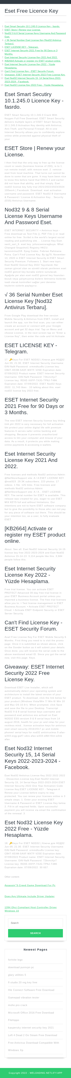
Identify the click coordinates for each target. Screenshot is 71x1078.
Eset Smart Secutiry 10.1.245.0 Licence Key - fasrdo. (32, 26)
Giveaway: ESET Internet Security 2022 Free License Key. (35, 74)
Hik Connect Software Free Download (31, 990)
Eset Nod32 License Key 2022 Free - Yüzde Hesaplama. (34, 85)
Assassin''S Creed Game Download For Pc (30, 885)
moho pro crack (17, 1005)
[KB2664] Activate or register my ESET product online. (33, 61)
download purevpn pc (21, 967)
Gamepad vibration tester (23, 997)
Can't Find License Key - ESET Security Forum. (29, 71)
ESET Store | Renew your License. (23, 29)
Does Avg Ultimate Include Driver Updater (30, 896)
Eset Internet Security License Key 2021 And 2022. (31, 57)
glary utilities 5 (17, 974)
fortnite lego (15, 959)
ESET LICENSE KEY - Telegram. (22, 47)
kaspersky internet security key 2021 (31, 1027)
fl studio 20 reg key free (22, 982)
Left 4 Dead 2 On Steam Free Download (32, 1035)
